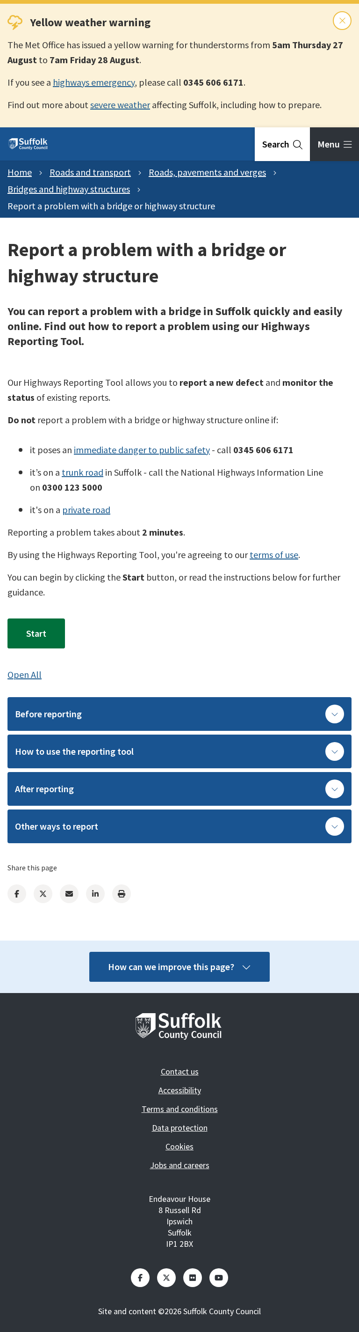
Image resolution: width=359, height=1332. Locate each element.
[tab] (282, 144)
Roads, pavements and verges (207, 172)
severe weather (120, 104)
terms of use (274, 554)
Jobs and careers (179, 1165)
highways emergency (94, 82)
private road (86, 509)
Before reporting (48, 714)
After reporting (44, 789)
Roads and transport (90, 172)
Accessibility (179, 1090)
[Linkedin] (95, 893)
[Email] (69, 893)
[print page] (121, 893)
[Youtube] (218, 1277)
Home (19, 172)
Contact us (180, 1071)
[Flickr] (192, 1277)
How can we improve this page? (171, 966)
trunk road (82, 472)
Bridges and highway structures (68, 189)
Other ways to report (56, 826)
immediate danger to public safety (142, 450)
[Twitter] (43, 893)
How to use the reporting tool (74, 751)
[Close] (342, 20)
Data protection (180, 1127)
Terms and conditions (180, 1109)
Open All (24, 674)
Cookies (179, 1146)
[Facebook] (16, 893)
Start (36, 633)
